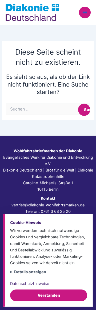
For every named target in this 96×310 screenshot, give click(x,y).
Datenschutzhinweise (29, 283)
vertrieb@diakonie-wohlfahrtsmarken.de (48, 205)
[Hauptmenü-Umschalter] (85, 12)
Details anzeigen (30, 272)
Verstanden (49, 295)
